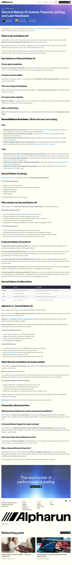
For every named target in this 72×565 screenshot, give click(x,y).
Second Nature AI (6, 177)
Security (39, 504)
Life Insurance (25, 508)
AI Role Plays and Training (7, 504)
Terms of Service (19, 523)
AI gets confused (21, 156)
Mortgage (24, 506)
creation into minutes (9, 140)
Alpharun (17, 310)
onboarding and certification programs (30, 214)
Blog (51, 2)
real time (4, 70)
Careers (39, 502)
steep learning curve (9, 168)
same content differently (12, 160)
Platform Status (40, 506)
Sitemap (52, 504)
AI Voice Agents (5, 506)
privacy (12, 523)
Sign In (38, 508)
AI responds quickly (47, 133)
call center (14, 236)
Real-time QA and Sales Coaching (9, 502)
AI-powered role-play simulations (43, 28)
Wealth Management (27, 509)
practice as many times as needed (45, 144)
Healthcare (24, 504)
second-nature (45, 129)
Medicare (24, 502)
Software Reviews (10, 8)
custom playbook (13, 352)
